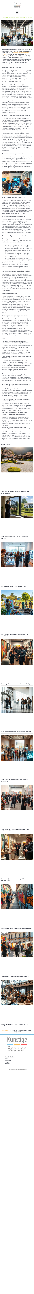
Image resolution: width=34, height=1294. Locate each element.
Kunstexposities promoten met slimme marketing (15, 684)
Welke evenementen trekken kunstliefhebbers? (15, 976)
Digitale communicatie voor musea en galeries (14, 586)
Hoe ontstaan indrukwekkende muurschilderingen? (16, 928)
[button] (17, 12)
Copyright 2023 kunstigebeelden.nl (17, 1069)
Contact (7, 1062)
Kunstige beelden (10, 1057)
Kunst (6, 1058)
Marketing (5, 1030)
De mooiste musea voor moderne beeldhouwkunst (16, 731)
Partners (7, 1063)
